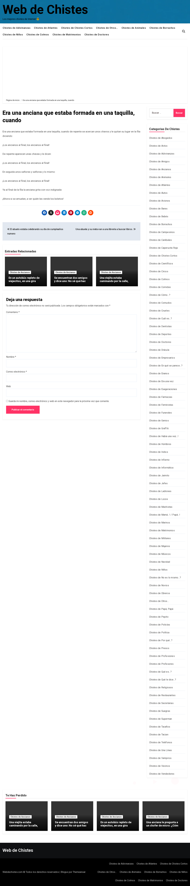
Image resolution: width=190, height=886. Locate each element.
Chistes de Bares (158, 208)
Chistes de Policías (159, 624)
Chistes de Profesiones (162, 656)
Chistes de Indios (158, 452)
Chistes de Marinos (159, 522)
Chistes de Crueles (159, 310)
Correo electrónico (16, 371)
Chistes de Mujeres (159, 546)
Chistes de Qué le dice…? (162, 679)
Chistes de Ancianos (20, 272)
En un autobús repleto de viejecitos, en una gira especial (24, 281)
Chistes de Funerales (160, 412)
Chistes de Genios (159, 420)
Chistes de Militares (160, 538)
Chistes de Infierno (159, 459)
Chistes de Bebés (158, 216)
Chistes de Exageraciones (163, 389)
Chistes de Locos (158, 499)
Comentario (13, 312)
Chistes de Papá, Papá (161, 609)
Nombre (11, 356)
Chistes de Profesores (161, 664)
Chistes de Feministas (161, 404)
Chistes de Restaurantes (162, 695)
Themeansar (79, 872)
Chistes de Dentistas (160, 326)
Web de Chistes (45, 9)
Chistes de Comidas (160, 287)
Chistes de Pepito (158, 616)
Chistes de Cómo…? (159, 295)
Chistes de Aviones (159, 200)
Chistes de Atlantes (46, 28)
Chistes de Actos (158, 145)
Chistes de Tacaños (159, 726)
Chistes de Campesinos (162, 232)
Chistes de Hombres (160, 444)
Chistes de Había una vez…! (164, 436)
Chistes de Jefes (158, 483)
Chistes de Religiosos (161, 687)
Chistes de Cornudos (160, 302)
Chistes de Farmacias (160, 397)
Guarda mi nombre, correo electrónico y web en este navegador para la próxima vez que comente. (59, 401)
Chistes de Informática (161, 467)
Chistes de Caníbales (160, 240)
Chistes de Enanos (159, 373)
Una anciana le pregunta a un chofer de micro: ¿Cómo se (163, 825)
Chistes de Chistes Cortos (77, 28)
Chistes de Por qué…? (160, 640)
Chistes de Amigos (159, 161)
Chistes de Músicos (160, 554)
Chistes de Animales (134, 28)
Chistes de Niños (13, 34)
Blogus (64, 872)
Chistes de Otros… (107, 28)
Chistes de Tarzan (158, 734)
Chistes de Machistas (160, 507)
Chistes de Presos (159, 648)
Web (8, 386)
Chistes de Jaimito (159, 475)
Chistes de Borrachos (162, 28)
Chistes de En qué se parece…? (166, 365)
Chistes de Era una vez (161, 381)
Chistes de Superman (160, 718)
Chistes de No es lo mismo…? (165, 577)
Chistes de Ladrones (160, 491)
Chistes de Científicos (161, 263)
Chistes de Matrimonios (67, 34)
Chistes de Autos (158, 193)
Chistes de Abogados (160, 138)
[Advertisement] (95, 70)
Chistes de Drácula (159, 350)
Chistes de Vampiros (160, 758)
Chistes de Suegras (159, 711)
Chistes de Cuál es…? (160, 318)
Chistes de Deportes (160, 334)
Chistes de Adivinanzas (16, 28)
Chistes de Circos (158, 271)
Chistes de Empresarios (162, 357)
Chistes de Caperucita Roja (163, 247)
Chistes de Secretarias (161, 703)
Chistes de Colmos (37, 34)
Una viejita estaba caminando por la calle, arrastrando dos (114, 281)
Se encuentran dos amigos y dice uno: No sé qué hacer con (71, 281)
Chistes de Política (159, 632)
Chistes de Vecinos (159, 766)
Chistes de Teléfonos (160, 742)
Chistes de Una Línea (160, 750)
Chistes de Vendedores (161, 773)
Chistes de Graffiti (159, 428)
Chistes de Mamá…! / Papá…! (164, 514)
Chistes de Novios (159, 585)
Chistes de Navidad (159, 561)
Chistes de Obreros (159, 593)
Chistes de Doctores (96, 34)
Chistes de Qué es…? (160, 671)
